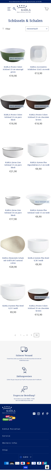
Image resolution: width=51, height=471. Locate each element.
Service (6, 436)
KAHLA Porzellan (11, 429)
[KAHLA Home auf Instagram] (38, 413)
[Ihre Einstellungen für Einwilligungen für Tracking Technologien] (47, 467)
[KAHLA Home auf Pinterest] (47, 413)
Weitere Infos (9, 443)
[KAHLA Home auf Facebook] (43, 413)
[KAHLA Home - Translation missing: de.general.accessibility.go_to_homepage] (24, 9)
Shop (5, 450)
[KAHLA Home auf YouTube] (34, 413)
